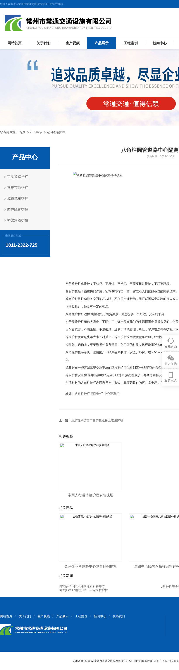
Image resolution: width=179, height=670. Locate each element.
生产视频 (73, 43)
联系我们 (119, 616)
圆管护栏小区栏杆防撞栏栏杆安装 (82, 586)
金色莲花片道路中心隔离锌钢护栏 (90, 566)
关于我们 (44, 43)
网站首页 (15, 43)
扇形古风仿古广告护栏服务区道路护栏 (97, 420)
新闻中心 (160, 43)
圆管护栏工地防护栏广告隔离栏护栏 (83, 590)
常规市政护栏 (17, 187)
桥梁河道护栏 (17, 220)
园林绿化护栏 (17, 209)
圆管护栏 (97, 393)
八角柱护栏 (82, 393)
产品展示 (102, 43)
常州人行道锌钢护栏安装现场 (90, 495)
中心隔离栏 (111, 393)
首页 (22, 132)
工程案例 (131, 43)
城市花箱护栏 (17, 198)
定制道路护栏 (56, 132)
